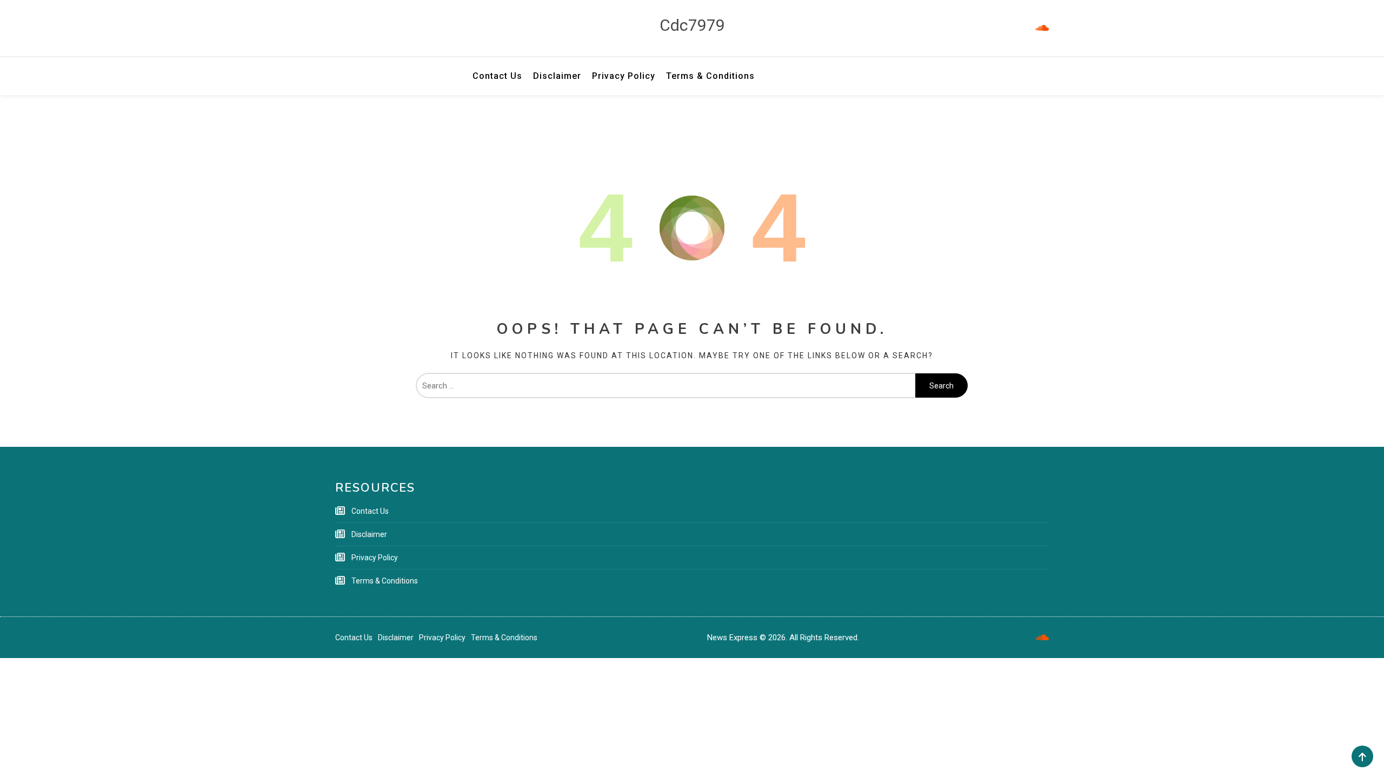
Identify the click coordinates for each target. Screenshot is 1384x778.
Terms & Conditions (710, 76)
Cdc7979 (692, 25)
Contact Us (497, 76)
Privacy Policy (623, 76)
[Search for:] (665, 386)
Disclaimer (557, 76)
